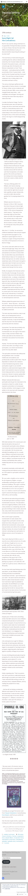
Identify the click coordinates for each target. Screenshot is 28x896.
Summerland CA (20, 841)
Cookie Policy (7, 888)
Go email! (6, 862)
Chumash (14, 836)
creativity (6, 834)
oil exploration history (19, 837)
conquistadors (20, 836)
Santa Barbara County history (8, 839)
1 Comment (6, 843)
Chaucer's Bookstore (7, 836)
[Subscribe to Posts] (3, 879)
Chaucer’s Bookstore (10, 813)
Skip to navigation (3, 6)
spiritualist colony (12, 841)
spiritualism (4, 841)
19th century (20, 834)
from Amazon (5, 815)
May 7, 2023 (6, 36)
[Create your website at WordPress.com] (14, 1)
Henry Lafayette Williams (7, 837)
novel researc (11, 834)
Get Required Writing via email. (11, 853)
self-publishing (19, 839)
